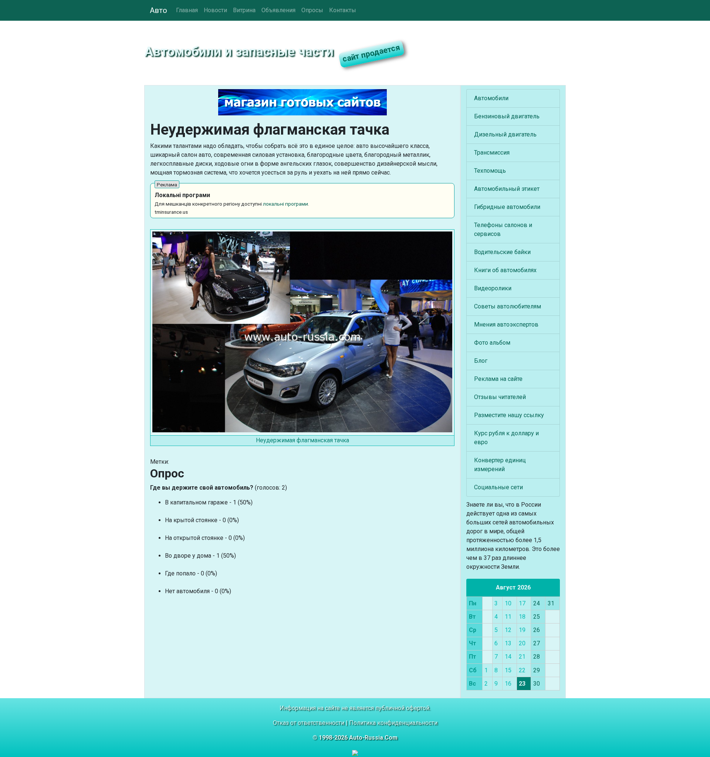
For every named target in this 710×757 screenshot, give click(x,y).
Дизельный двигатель (505, 134)
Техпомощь (490, 170)
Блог (480, 360)
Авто (158, 10)
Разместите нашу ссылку (509, 415)
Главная (187, 10)
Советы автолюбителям (507, 306)
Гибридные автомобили (507, 206)
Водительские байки (502, 252)
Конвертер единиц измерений (500, 465)
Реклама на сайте (498, 378)
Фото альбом (492, 342)
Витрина (244, 10)
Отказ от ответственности (308, 722)
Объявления (278, 10)
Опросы (312, 10)
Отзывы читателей (500, 397)
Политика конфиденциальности (393, 722)
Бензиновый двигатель (507, 116)
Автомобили (491, 98)
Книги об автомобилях (505, 270)
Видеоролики (492, 288)
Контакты (342, 10)
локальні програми (285, 204)
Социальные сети (498, 487)
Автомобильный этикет (507, 188)
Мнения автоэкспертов (506, 324)
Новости (215, 10)
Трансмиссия (492, 152)
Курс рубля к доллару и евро (506, 438)
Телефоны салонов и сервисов (503, 229)
